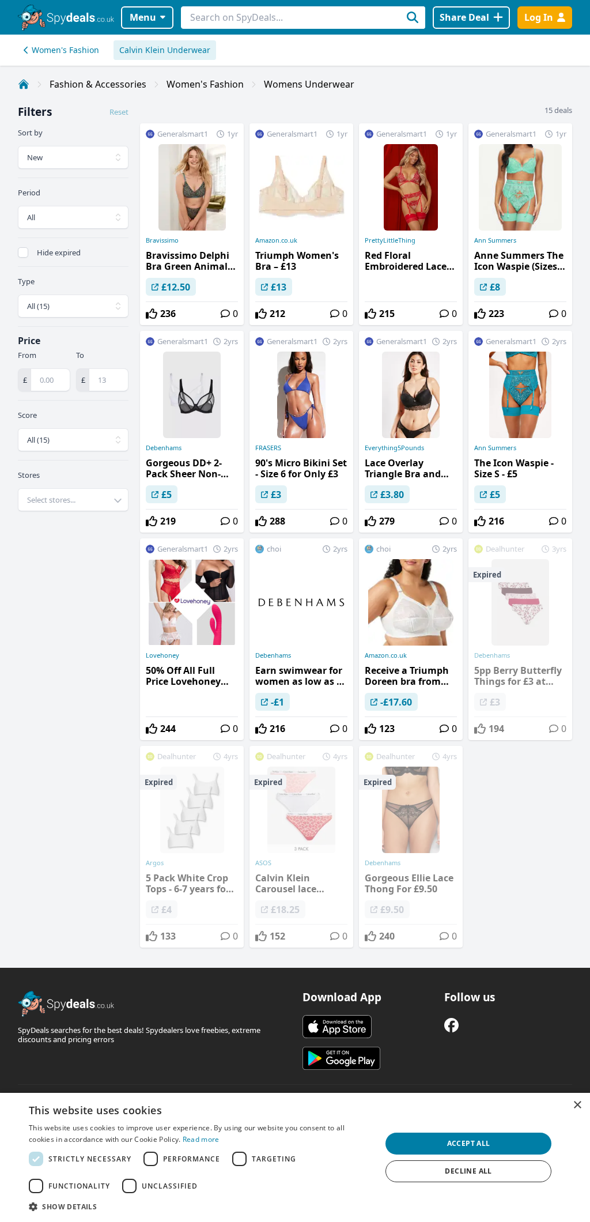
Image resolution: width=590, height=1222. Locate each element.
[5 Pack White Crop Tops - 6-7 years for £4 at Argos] (192, 847)
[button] (200, 1206)
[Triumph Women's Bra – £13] (301, 224)
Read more (201, 1139)
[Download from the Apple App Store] (337, 1026)
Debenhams (163, 448)
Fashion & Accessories (98, 84)
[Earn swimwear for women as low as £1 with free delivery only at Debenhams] (301, 639)
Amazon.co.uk (276, 240)
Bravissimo (162, 240)
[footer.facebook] (451, 1025)
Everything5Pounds (394, 448)
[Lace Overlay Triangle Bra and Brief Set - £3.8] (411, 432)
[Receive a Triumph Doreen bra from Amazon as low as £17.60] (411, 639)
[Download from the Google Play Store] (341, 1058)
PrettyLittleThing (390, 240)
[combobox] (73, 499)
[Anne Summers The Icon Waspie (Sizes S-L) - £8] (520, 224)
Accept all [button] (468, 1143)
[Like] (151, 313)
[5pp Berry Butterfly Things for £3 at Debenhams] (520, 639)
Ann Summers (495, 240)
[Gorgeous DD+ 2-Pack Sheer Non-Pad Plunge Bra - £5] (192, 432)
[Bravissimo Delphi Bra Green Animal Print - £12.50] (192, 224)
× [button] (577, 1105)
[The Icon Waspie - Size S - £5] (520, 432)
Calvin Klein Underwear (164, 49)
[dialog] (295, 1157)
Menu (143, 17)
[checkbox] (23, 252)
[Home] (23, 84)
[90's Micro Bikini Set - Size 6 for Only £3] (301, 432)
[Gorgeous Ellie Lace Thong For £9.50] (411, 847)
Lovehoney (162, 655)
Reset (118, 111)
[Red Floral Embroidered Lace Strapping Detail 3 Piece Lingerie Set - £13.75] (411, 224)
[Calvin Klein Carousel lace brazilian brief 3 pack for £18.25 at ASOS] (301, 847)
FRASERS (268, 448)
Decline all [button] (468, 1171)
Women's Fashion (65, 49)
